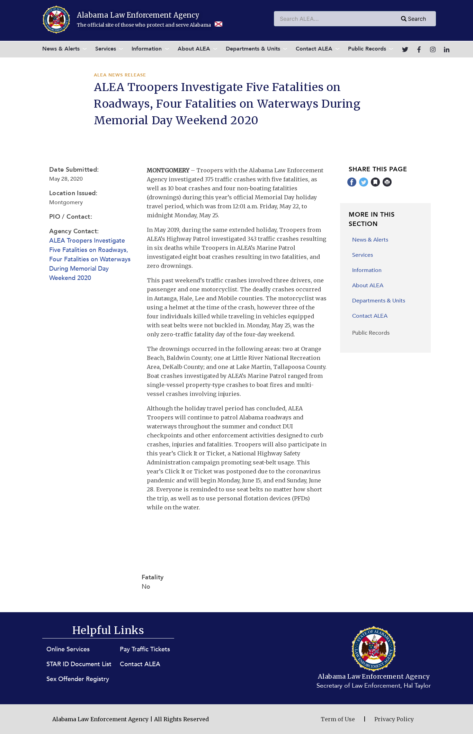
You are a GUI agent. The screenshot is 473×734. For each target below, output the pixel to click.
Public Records (367, 49)
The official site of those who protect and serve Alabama (144, 25)
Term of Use (338, 719)
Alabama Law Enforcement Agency (138, 15)
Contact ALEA (314, 49)
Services (105, 49)
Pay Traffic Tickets (145, 649)
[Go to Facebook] (419, 49)
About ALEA (194, 49)
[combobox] (354, 18)
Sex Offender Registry (77, 679)
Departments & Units (253, 49)
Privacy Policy (394, 719)
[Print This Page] (387, 185)
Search (417, 18)
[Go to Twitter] (405, 49)
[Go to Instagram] (433, 49)
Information (147, 49)
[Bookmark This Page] (376, 185)
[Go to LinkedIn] (447, 49)
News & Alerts (61, 49)
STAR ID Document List (78, 664)
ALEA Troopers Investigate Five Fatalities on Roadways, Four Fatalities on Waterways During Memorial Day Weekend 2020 (90, 259)
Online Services (68, 649)
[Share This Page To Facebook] (352, 185)
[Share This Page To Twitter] (364, 185)
